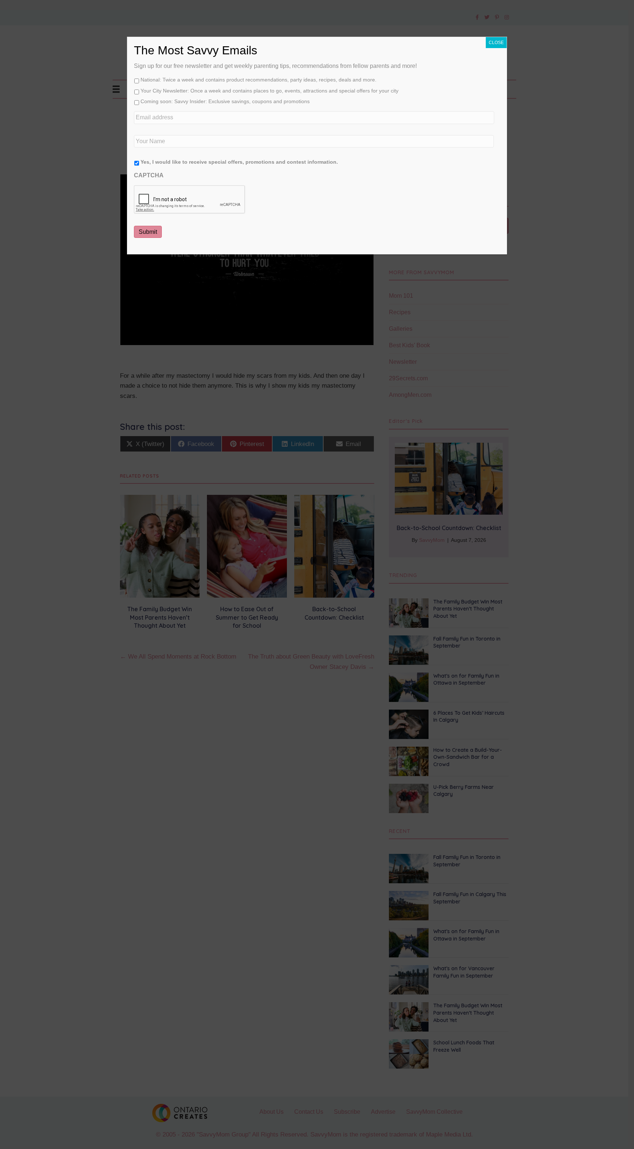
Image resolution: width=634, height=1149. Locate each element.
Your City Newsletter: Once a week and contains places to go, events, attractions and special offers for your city (269, 91)
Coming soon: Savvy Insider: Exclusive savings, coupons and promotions (225, 101)
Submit (148, 232)
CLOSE (496, 42)
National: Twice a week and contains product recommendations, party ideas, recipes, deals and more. (258, 80)
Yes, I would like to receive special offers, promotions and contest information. (239, 162)
